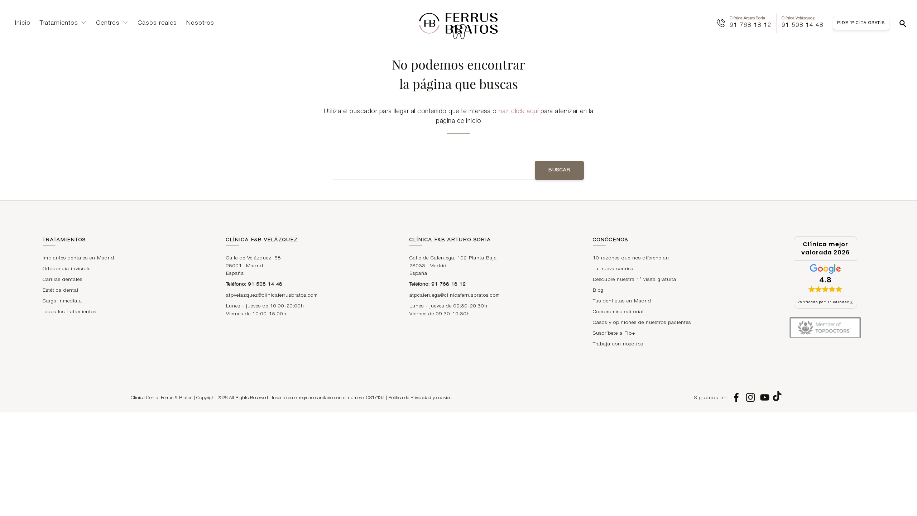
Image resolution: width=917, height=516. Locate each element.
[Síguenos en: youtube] (765, 398)
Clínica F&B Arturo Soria (450, 240)
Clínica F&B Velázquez (262, 240)
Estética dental (60, 290)
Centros (108, 23)
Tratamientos (59, 23)
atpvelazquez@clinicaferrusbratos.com (272, 295)
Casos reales (157, 23)
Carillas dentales (62, 279)
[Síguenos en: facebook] (736, 398)
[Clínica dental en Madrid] (458, 23)
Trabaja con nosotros (618, 344)
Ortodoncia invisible (67, 269)
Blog (598, 290)
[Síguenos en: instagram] (750, 398)
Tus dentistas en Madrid (622, 301)
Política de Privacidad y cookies (419, 398)
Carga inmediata (62, 301)
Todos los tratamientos (69, 312)
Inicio (22, 23)
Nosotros (200, 23)
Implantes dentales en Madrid (78, 258)
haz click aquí (518, 111)
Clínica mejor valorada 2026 (825, 248)
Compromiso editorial (618, 312)
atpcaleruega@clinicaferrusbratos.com (454, 295)
